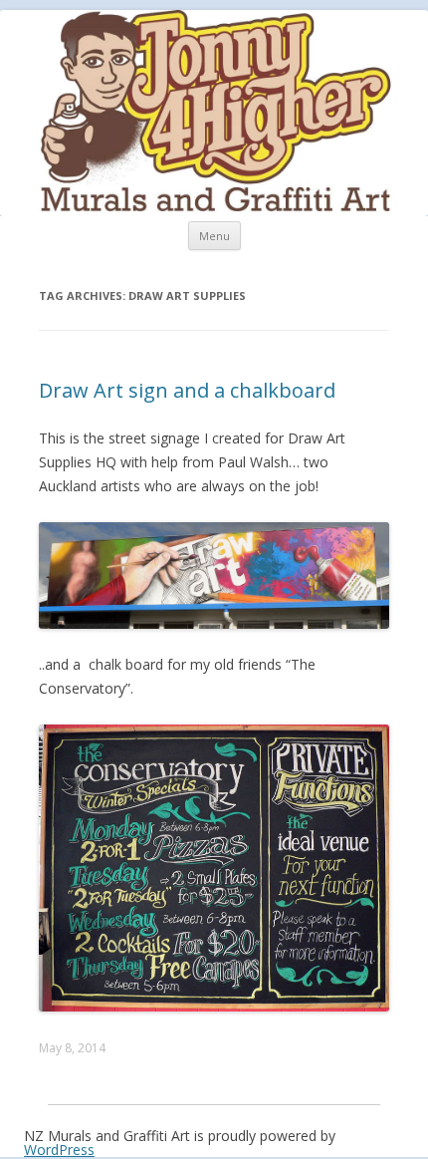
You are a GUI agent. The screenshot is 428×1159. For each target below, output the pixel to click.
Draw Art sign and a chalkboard (187, 390)
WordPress (59, 1149)
